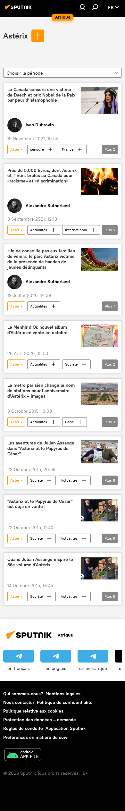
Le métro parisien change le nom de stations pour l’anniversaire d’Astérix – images (41, 391)
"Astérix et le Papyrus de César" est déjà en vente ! (40, 504)
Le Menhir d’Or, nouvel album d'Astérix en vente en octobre (37, 330)
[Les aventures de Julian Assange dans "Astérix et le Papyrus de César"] (99, 451)
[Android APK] (23, 755)
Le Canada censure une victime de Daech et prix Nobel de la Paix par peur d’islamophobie (41, 95)
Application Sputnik (66, 728)
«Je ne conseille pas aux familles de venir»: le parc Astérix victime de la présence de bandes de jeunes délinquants (41, 259)
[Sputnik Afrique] (19, 10)
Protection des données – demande (39, 719)
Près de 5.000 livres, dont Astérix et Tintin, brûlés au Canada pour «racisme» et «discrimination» (42, 176)
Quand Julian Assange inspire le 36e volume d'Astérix (40, 562)
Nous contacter (18, 702)
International (76, 229)
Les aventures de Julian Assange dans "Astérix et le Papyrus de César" (40, 448)
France (67, 149)
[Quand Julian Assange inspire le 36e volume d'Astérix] (99, 568)
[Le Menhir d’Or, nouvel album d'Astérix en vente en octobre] (99, 336)
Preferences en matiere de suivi (36, 737)
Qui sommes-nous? (23, 694)
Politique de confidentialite (65, 702)
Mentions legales (63, 694)
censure (37, 149)
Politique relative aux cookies (33, 711)
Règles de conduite (23, 728)
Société (71, 364)
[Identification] (82, 7)
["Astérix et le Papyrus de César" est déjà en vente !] (99, 510)
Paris (69, 421)
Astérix (15, 35)
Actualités (38, 229)
